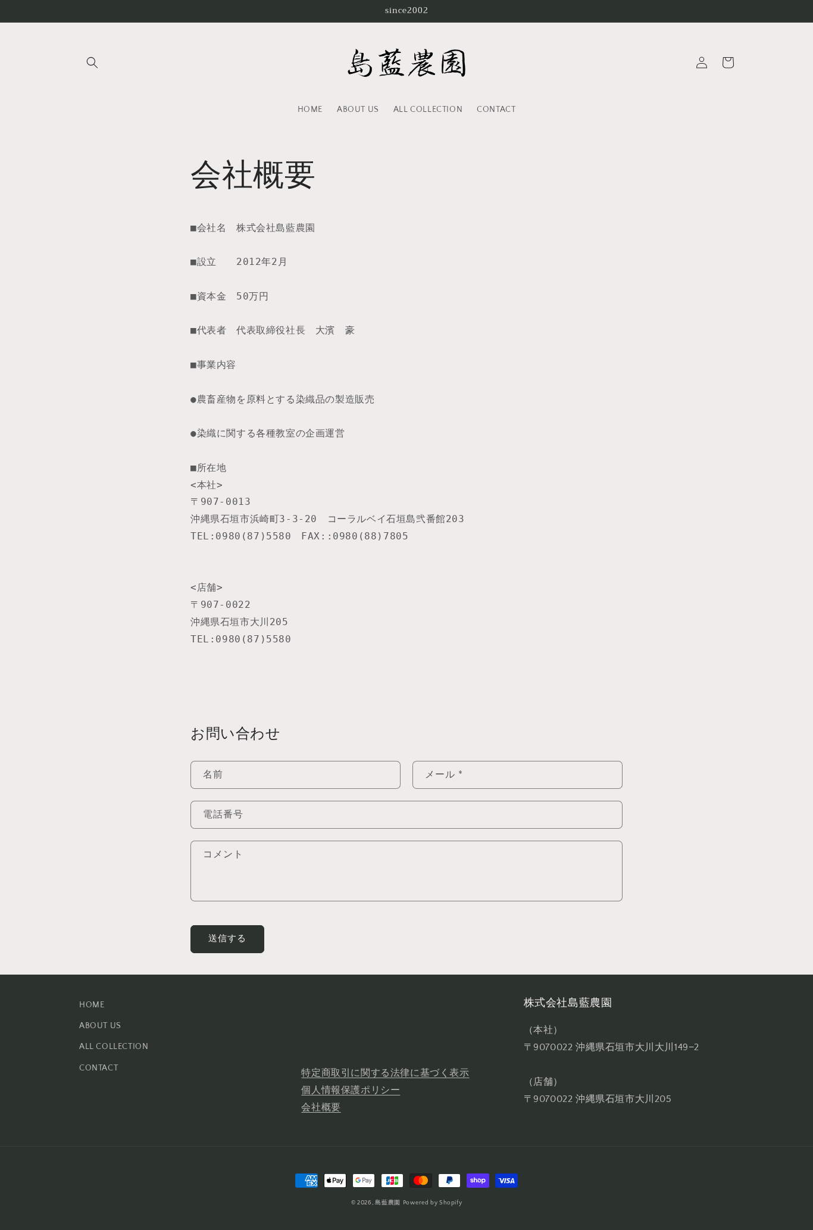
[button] (92, 62)
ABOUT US (100, 1026)
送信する (227, 939)
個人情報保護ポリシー (350, 1090)
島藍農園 (388, 1203)
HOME (91, 1005)
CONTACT (98, 1068)
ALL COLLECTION (113, 1046)
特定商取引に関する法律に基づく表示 (385, 1072)
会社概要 (320, 1107)
